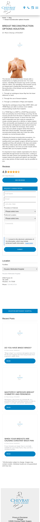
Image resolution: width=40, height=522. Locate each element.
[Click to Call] (28, 7)
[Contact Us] (32, 7)
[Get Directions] (24, 7)
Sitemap (20, 519)
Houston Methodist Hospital (20, 311)
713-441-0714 (12, 284)
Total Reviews (8, 176)
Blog (10, 18)
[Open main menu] (37, 7)
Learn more (29, 243)
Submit (20, 249)
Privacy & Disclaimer (20, 517)
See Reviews (20, 180)
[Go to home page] (8, 7)
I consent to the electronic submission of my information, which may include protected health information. (20, 241)
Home (4, 18)
